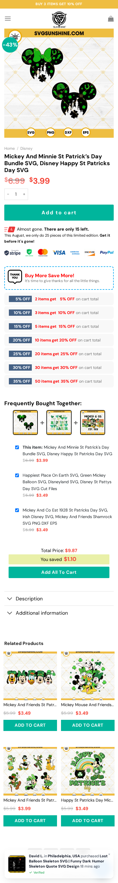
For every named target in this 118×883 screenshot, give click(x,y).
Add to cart (59, 212)
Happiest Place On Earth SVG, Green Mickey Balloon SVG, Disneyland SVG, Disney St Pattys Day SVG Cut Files (67, 482)
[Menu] (7, 18)
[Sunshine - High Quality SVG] (59, 19)
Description (29, 599)
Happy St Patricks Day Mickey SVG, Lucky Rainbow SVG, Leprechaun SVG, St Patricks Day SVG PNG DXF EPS (88, 800)
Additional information (42, 613)
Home (9, 148)
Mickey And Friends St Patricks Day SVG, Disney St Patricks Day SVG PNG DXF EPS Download (30, 704)
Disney (26, 148)
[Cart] (111, 18)
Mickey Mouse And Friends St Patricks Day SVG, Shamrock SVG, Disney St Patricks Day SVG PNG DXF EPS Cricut (88, 704)
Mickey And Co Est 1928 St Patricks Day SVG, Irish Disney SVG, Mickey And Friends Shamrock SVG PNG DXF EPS (67, 517)
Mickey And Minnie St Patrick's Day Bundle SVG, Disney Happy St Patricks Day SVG (67, 450)
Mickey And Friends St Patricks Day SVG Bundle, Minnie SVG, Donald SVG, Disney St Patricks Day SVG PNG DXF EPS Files (30, 800)
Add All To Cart (58, 572)
